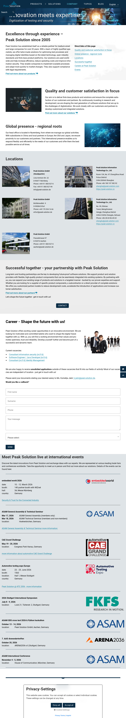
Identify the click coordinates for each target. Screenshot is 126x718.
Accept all (69, 705)
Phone (10, 408)
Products (36, 4)
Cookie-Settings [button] (63, 710)
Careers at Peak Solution (85, 66)
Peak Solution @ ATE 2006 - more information (22, 586)
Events (77, 70)
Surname (11, 399)
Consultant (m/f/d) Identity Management (27, 360)
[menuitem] (38, 4)
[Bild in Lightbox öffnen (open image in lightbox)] (23, 100)
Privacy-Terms (60, 715)
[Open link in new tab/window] (100, 481)
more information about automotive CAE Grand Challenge (27, 553)
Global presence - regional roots (88, 54)
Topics (88, 4)
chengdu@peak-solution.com (107, 221)
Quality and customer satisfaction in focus (93, 50)
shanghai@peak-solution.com (107, 186)
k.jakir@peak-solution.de (84, 378)
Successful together (83, 62)
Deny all (56, 705)
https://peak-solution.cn (105, 189)
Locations (79, 58)
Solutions (54, 4)
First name (11, 390)
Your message (13, 417)
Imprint (68, 715)
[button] (62, 305)
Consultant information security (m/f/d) (26, 354)
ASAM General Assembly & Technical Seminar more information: (30, 528)
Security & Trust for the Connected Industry (20, 500)
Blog (101, 4)
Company (72, 4)
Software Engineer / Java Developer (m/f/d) (28, 357)
